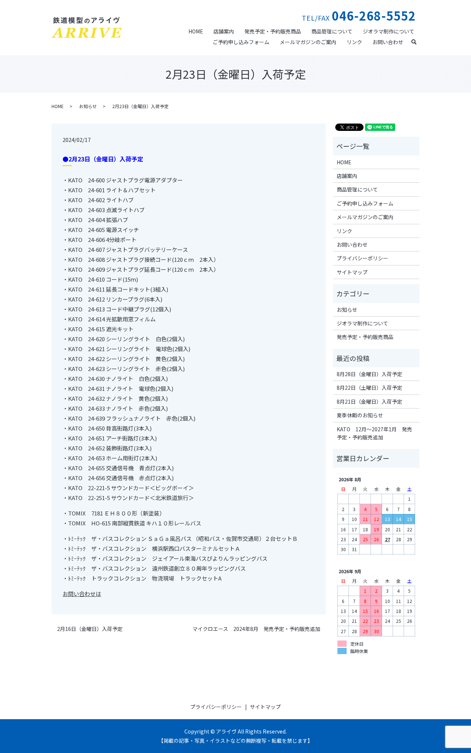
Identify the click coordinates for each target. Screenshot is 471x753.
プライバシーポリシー (362, 258)
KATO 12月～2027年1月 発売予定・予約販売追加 (374, 433)
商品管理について (332, 31)
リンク (354, 42)
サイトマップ (352, 272)
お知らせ (88, 106)
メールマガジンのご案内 (308, 42)
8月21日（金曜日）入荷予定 (369, 401)
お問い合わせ (387, 42)
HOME (195, 31)
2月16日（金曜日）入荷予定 (90, 628)
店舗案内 (223, 31)
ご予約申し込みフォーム (241, 42)
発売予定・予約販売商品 (272, 31)
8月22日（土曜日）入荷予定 (369, 387)
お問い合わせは (82, 593)
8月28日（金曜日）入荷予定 (369, 374)
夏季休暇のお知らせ (360, 415)
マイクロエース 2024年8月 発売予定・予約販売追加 (256, 628)
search (416, 41)
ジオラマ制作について (388, 31)
